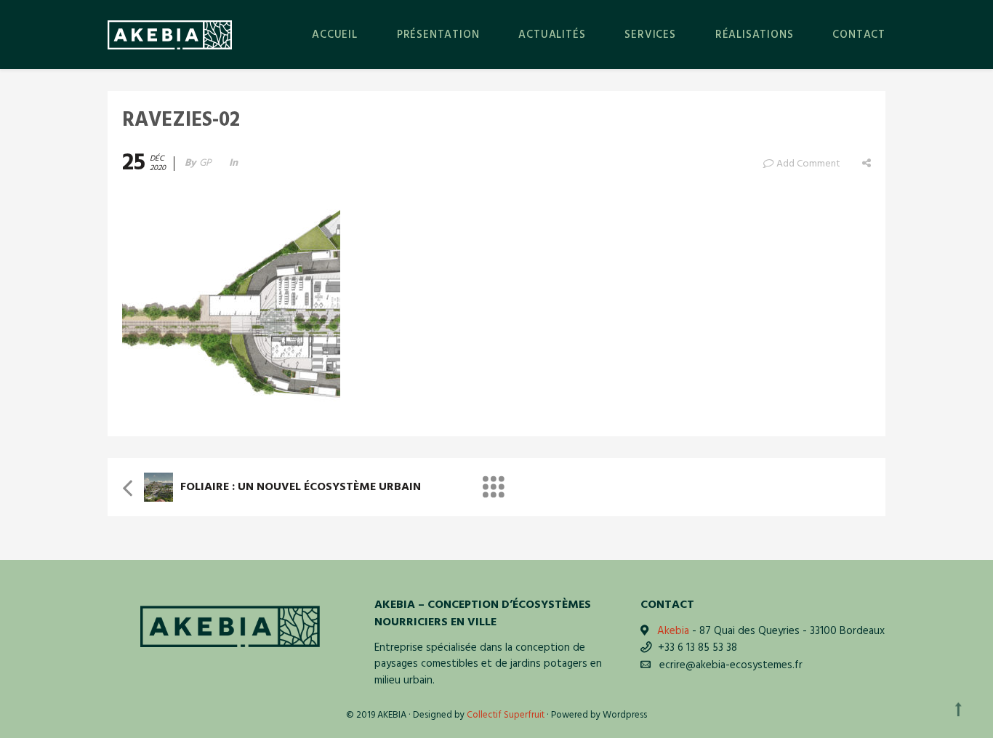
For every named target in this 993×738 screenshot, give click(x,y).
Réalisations (754, 35)
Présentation (438, 35)
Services (649, 35)
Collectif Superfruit (505, 715)
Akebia (673, 631)
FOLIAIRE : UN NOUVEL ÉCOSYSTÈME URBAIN (300, 487)
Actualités (551, 35)
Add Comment (808, 164)
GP (205, 163)
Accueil (335, 35)
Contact (858, 35)
